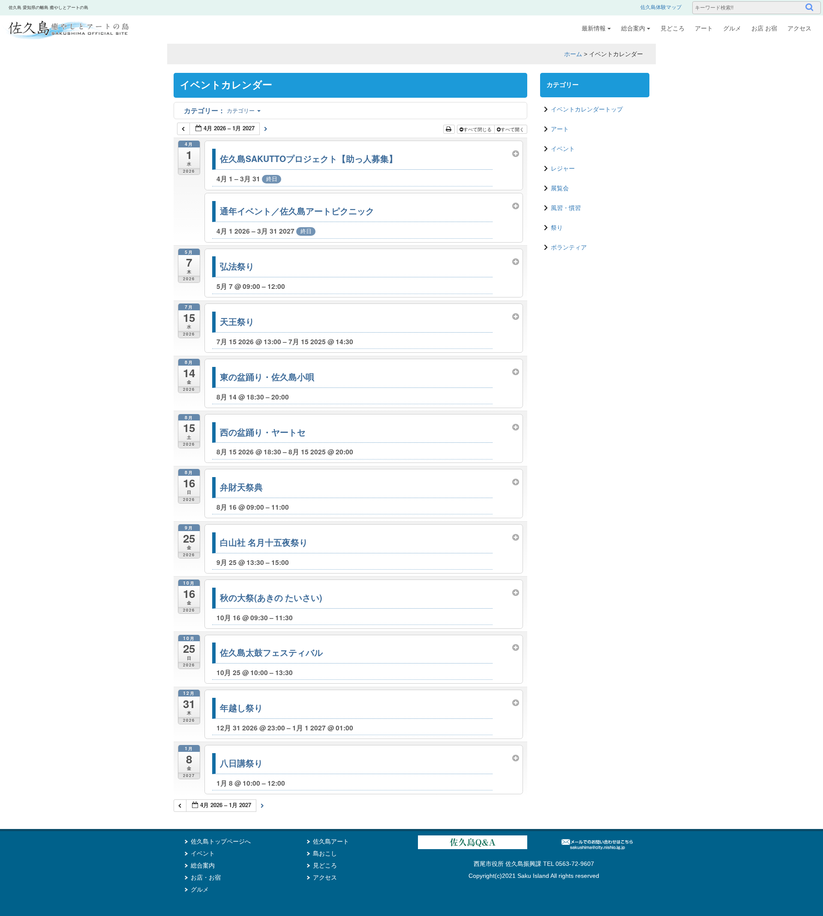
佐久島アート (331, 841)
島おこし (325, 853)
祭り (557, 227)
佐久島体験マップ (661, 7)
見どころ (673, 28)
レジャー (563, 168)
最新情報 (594, 28)
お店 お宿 (764, 28)
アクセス (799, 28)
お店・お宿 (206, 877)
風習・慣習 (566, 207)
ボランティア (569, 247)
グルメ (732, 28)
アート (704, 28)
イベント (563, 148)
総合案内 (633, 28)
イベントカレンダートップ (587, 109)
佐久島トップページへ (221, 841)
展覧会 (560, 188)
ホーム (573, 54)
